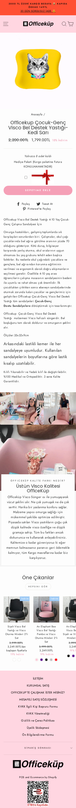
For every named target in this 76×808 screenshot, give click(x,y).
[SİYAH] (46, 659)
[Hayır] (14, 659)
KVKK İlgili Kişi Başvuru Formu (38, 706)
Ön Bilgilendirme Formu (38, 735)
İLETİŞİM (38, 678)
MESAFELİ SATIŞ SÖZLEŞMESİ (38, 699)
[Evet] (19, 659)
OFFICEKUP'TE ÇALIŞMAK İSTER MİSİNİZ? (38, 692)
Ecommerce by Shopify (43, 777)
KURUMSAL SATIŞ (38, 685)
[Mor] (41, 659)
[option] (38, 7)
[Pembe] (36, 659)
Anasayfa (37, 114)
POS (21, 777)
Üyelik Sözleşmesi (38, 728)
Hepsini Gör (38, 586)
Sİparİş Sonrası (38, 747)
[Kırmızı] (56, 659)
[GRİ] (51, 659)
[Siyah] (68, 655)
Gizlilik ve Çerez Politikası (38, 720)
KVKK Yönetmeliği (38, 713)
